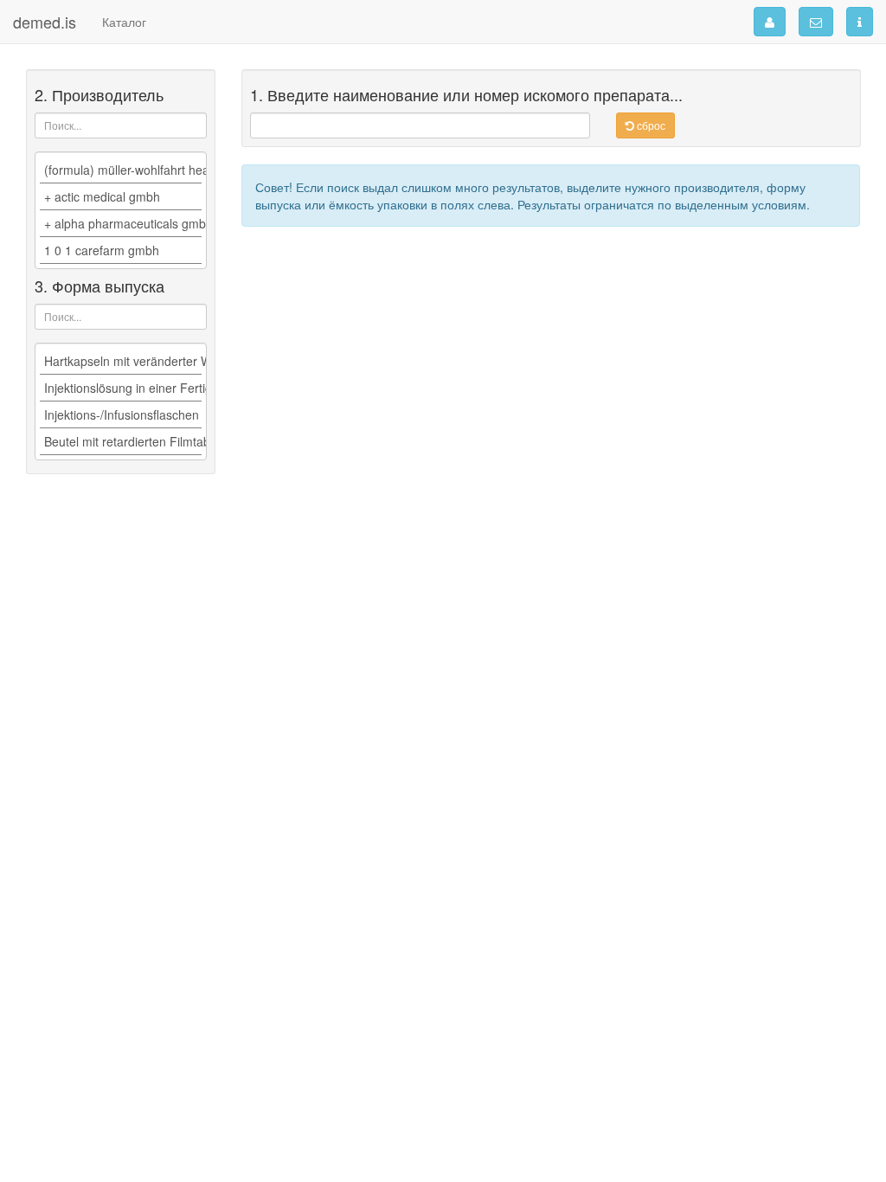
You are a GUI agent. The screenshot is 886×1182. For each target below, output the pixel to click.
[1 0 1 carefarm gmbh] (121, 250)
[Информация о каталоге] (859, 21)
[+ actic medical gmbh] (121, 196)
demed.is (44, 21)
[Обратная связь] (816, 21)
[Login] (770, 21)
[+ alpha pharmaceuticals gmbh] (121, 223)
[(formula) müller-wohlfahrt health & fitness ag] (121, 170)
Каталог (124, 21)
